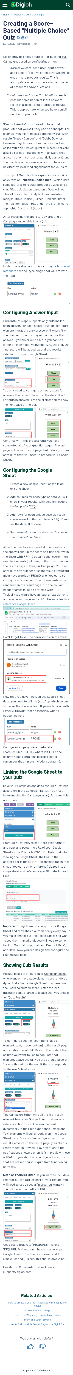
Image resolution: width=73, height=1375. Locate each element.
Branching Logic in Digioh (37, 1319)
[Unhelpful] (43, 1348)
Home (6, 14)
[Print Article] (23, 38)
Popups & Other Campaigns (29, 14)
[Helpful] (30, 1348)
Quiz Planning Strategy (37, 1310)
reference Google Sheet (19, 604)
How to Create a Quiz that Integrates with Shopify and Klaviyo (37, 1304)
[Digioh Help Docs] (21, 3)
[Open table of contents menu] (6, 4)
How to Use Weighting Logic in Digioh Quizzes (37, 1315)
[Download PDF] (19, 38)
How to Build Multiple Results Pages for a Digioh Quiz (37, 1324)
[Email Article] (27, 38)
